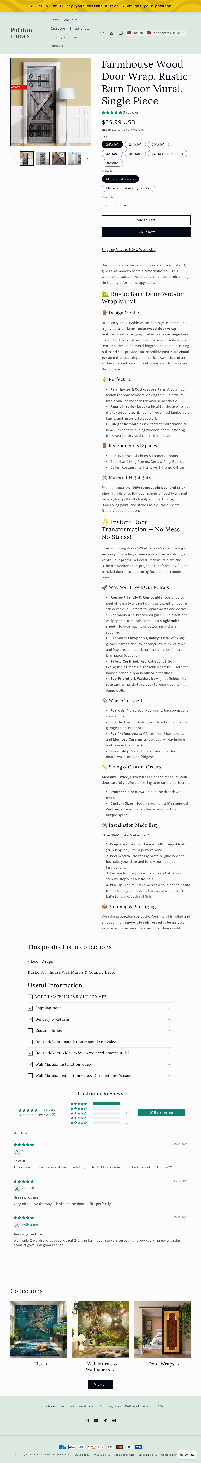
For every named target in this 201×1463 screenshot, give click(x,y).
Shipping (107, 129)
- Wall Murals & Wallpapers (100, 1366)
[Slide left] (14, 158)
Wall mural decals (83, 1406)
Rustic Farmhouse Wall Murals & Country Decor (72, 972)
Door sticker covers (51, 1406)
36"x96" (112, 163)
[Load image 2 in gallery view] (43, 158)
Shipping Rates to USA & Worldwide (129, 249)
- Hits (36, 1364)
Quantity (108, 197)
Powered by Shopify (57, 1454)
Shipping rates (110, 1406)
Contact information (173, 1454)
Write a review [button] (162, 1112)
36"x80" (135, 154)
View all (100, 1384)
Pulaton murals (35, 1454)
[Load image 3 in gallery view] (74, 158)
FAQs (160, 1406)
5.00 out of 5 (50, 1110)
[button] (102, 32)
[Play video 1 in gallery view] (58, 158)
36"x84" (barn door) (167, 154)
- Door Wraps (40, 961)
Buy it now (146, 232)
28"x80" (135, 144)
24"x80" (112, 144)
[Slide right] (87, 158)
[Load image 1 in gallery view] (27, 158)
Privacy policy (101, 1454)
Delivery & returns (138, 1406)
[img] (24, 1144)
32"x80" (112, 154)
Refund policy (81, 1454)
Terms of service (124, 1454)
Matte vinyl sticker (120, 179)
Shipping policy (148, 1454)
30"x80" (158, 144)
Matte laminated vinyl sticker (128, 188)
